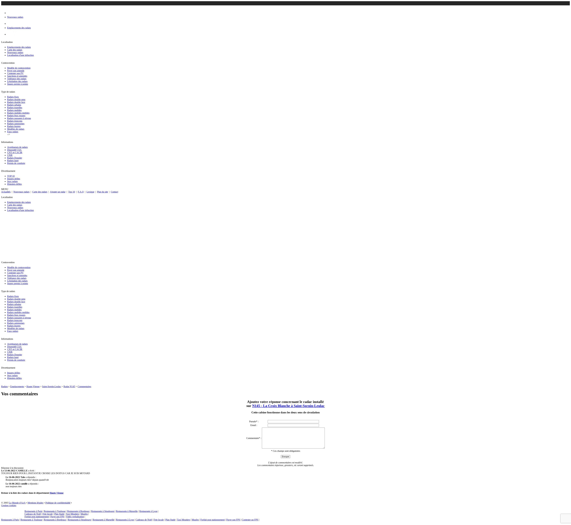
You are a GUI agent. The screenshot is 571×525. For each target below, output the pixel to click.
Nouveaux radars (15, 52)
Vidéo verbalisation (75, 516)
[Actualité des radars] (15, 34)
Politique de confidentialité (57, 502)
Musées (84, 514)
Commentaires (84, 386)
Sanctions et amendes (17, 76)
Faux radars (12, 131)
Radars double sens (16, 99)
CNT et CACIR (14, 152)
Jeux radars (12, 181)
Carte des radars (14, 50)
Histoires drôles (14, 184)
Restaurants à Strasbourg (102, 511)
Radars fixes (13, 97)
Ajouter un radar (57, 192)
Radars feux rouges (16, 115)
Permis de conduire (16, 163)
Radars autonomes (15, 123)
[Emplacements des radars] (9, 23)
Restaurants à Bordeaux (78, 511)
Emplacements (17, 386)
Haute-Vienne (33, 386)
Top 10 (71, 192)
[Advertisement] (90, 237)
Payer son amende (15, 70)
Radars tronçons (14, 121)
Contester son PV (15, 73)
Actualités (6, 192)
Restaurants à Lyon (148, 511)
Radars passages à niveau (19, 118)
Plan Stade (59, 514)
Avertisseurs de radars (17, 147)
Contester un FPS (250, 519)
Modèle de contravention (18, 68)
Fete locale (48, 514)
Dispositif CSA (14, 150)
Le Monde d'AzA (17, 502)
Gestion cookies (8, 505)
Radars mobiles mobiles (18, 113)
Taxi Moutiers (72, 514)
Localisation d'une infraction (20, 55)
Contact (114, 192)
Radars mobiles (14, 110)
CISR (9, 155)
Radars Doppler (14, 158)
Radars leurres (14, 126)
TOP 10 (11, 176)
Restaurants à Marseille (127, 511)
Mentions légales (35, 502)
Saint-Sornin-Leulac (51, 386)
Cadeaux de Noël (33, 514)
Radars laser (13, 160)
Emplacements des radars (19, 47)
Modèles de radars (15, 129)
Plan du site (102, 192)
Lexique (90, 192)
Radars (4, 386)
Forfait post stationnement (37, 516)
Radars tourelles (14, 107)
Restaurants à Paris (33, 511)
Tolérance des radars (16, 78)
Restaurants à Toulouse (55, 511)
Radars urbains (14, 105)
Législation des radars (17, 81)
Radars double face (16, 102)
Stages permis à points (17, 84)
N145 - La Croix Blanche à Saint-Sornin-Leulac (288, 406)
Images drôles (13, 178)
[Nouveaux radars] (9, 13)
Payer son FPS (57, 516)
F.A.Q (81, 192)
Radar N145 (69, 386)
